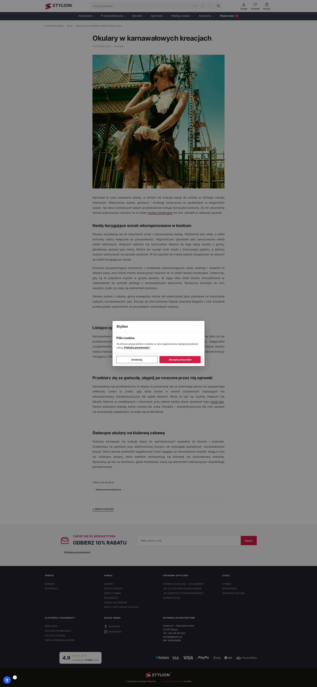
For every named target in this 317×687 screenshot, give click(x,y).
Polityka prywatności (137, 347)
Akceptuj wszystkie (180, 359)
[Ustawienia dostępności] (7, 680)
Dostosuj (137, 359)
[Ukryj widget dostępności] (15, 677)
